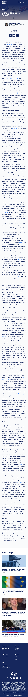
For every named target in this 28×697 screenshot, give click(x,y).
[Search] (23, 2)
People (3, 650)
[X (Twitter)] (11, 678)
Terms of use (4, 665)
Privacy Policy (4, 666)
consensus (5, 255)
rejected (18, 93)
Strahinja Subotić (14, 23)
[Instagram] (20, 678)
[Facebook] (7, 678)
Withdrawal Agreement (13, 78)
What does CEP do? (5, 648)
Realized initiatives (5, 658)
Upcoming (17, 648)
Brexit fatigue (21, 394)
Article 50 (9, 44)
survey (20, 464)
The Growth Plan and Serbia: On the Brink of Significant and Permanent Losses (13, 569)
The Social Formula (20, 695)
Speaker (6, 212)
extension (17, 99)
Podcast (16, 658)
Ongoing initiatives (5, 656)
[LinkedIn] (17, 678)
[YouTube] (14, 678)
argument (20, 259)
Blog (16, 659)
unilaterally (16, 277)
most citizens (22, 499)
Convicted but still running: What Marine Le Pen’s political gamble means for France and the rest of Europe (13, 614)
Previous (16, 649)
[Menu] (25, 2)
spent (20, 242)
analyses (4, 336)
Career (3, 649)
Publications (17, 656)
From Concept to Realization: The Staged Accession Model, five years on (13, 635)
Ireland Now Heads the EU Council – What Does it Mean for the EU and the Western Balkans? (13, 591)
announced (15, 128)
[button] (10, 35)
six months (20, 482)
